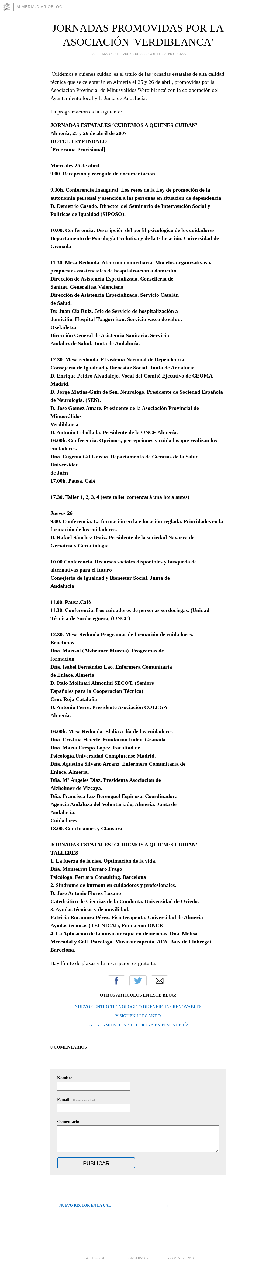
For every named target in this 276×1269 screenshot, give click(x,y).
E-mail (77, 1099)
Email (159, 980)
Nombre (64, 1078)
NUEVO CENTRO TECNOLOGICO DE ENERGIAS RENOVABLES (138, 1006)
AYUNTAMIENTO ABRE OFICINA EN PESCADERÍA (138, 1025)
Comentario (68, 1121)
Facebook (116, 980)
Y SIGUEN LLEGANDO (138, 1016)
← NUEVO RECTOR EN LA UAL (82, 1206)
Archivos (138, 1258)
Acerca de (95, 1258)
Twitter (138, 980)
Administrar (181, 1258)
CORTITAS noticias (167, 54)
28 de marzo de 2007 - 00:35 (117, 54)
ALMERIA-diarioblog (39, 7)
